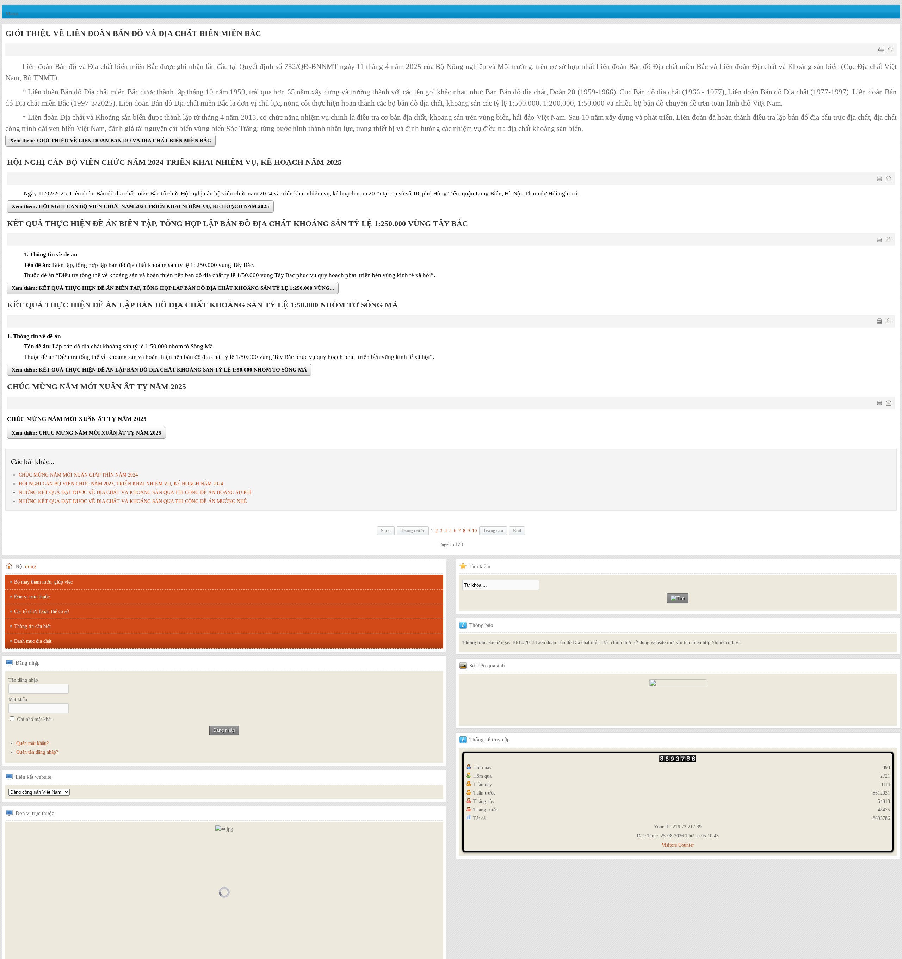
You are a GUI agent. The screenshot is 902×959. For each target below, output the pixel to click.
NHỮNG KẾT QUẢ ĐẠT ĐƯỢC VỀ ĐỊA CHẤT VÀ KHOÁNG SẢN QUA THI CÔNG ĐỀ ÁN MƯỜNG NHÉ (133, 502)
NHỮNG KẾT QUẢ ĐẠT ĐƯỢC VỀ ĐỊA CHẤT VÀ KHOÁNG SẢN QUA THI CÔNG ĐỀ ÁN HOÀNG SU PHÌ (135, 494)
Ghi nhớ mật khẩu (35, 720)
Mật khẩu (17, 701)
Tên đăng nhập (23, 681)
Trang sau (493, 532)
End (517, 532)
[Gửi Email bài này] (890, 49)
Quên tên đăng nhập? (37, 753)
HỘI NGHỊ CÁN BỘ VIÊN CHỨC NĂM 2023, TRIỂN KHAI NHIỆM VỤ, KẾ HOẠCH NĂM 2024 (121, 484)
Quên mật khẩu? (32, 744)
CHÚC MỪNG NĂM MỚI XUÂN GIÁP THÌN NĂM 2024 (78, 476)
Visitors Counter (678, 846)
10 (474, 532)
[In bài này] (881, 49)
